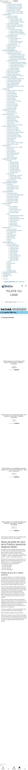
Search (15, 1)
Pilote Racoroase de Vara (17, 218)
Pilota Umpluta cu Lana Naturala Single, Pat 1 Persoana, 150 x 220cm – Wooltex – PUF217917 (14, 416)
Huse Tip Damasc (11, 141)
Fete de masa (12, 244)
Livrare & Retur (7, 707)
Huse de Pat (7, 669)
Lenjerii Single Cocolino (12, 84)
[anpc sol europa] (17, 751)
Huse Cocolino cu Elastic (13, 122)
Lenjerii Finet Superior (12, 16)
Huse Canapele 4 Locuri (13, 189)
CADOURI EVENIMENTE (10, 272)
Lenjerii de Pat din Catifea (17, 32)
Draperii (9, 264)
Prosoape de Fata (14, 166)
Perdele (9, 267)
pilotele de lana (9, 562)
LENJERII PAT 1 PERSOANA (10, 77)
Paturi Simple (10, 148)
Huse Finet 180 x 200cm (13, 127)
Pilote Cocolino (11, 119)
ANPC (5, 722)
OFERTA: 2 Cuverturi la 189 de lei (15, 90)
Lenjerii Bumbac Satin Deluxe (14, 53)
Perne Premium (13, 208)
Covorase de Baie (8, 693)
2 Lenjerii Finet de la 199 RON (14, 5)
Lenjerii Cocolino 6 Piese (16, 29)
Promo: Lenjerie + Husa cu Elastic (15, 142)
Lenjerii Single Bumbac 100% (14, 81)
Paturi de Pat (7, 666)
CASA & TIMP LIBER (8, 242)
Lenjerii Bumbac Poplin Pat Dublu (18, 62)
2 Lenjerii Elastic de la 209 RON (14, 7)
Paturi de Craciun (12, 157)
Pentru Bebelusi (12, 232)
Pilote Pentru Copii (14, 220)
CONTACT (5, 276)
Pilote (8, 214)
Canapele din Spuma (12, 113)
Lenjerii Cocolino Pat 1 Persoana (18, 34)
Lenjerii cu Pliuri (14, 40)
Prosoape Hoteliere (14, 169)
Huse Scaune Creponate (13, 196)
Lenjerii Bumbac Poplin (12, 60)
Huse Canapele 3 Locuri (13, 187)
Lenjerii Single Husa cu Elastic (14, 80)
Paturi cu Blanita (11, 150)
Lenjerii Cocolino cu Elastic (16, 31)
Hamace (9, 239)
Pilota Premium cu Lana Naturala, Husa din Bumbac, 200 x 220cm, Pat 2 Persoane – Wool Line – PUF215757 (14, 470)
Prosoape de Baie (14, 162)
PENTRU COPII (6, 227)
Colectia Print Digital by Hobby (17, 58)
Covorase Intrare (11, 263)
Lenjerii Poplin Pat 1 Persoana (17, 66)
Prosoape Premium (14, 163)
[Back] (3, 291)
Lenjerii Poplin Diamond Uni (16, 65)
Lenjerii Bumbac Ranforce (13, 69)
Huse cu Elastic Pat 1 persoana (14, 136)
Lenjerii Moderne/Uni (12, 37)
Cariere (6, 716)
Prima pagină (9, 302)
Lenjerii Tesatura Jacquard (16, 41)
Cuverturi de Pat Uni (12, 95)
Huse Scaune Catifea (12, 193)
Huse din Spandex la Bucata (15, 194)
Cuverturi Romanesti (12, 93)
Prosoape (9, 160)
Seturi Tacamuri (14, 254)
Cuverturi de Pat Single (12, 105)
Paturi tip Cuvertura (11, 99)
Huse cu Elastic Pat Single (13, 83)
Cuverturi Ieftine (11, 102)
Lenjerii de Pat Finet (9, 646)
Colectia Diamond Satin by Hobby (18, 59)
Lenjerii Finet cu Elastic (12, 17)
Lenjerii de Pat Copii (12, 229)
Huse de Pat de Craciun (12, 144)
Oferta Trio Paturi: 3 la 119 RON (14, 147)
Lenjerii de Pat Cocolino (12, 116)
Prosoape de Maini (14, 168)
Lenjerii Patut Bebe (14, 68)
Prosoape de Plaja (12, 181)
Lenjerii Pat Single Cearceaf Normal (15, 78)
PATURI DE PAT (7, 145)
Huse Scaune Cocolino (12, 202)
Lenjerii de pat (17, 759)
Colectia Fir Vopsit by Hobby (13, 74)
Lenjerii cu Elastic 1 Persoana (17, 22)
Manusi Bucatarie (14, 251)
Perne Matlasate (14, 206)
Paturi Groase (11, 151)
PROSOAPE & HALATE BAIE (10, 159)
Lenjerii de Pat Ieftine (12, 44)
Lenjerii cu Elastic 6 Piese (16, 19)
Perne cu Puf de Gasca (15, 209)
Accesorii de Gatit (14, 247)
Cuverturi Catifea (11, 92)
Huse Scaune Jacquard (12, 200)
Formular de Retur (8, 709)
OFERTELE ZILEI (7, 2)
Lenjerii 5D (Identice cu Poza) (15, 25)
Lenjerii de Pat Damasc (15, 38)
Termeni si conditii (8, 713)
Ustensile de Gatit (14, 258)
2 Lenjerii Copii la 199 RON (13, 10)
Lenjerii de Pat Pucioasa (10, 650)
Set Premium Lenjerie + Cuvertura (15, 75)
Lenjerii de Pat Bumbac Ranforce (12, 644)
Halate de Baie (10, 174)
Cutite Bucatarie (14, 250)
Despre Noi (6, 703)
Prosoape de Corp (14, 165)
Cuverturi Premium (12, 96)
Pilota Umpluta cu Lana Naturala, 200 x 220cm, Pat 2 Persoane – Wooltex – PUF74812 (14, 362)
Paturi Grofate (10, 156)
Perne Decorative (14, 212)
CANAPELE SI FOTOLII (9, 110)
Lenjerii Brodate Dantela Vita (17, 56)
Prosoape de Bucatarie (15, 171)
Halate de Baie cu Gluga (16, 178)
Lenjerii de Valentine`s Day (13, 46)
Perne (8, 205)
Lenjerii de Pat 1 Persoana (10, 655)
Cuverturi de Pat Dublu (12, 104)
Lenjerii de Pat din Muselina (13, 71)
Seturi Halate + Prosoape (16, 175)
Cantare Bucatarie (14, 248)
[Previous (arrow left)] (0, 765)
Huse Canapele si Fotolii (10, 689)
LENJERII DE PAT (7, 14)
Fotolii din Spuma (11, 111)
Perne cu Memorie (14, 211)
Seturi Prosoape (14, 172)
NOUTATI (6, 273)
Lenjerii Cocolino (11, 28)
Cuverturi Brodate (11, 98)
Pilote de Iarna (13, 223)
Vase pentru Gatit (14, 260)
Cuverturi (6, 671)
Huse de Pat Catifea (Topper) (14, 135)
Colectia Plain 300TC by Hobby (17, 55)
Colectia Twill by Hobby (12, 72)
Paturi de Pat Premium (12, 154)
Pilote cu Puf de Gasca (15, 226)
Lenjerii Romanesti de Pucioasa (14, 4)
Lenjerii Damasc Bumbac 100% (14, 52)
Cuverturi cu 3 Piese (12, 107)
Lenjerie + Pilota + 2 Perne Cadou (15, 13)
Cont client (5, 279)
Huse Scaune (7, 685)
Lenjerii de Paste (11, 49)
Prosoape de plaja (11, 270)
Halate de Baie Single (15, 177)
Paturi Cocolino (10, 123)
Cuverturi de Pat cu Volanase (14, 101)
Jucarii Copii (10, 233)
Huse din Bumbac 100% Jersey (15, 132)
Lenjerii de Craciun (11, 47)
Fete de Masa (7, 687)
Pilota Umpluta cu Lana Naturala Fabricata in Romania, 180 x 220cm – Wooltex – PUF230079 (14, 523)
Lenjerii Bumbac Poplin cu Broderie (18, 63)
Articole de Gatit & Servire (13, 245)
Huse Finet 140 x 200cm (14, 130)
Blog (5, 705)
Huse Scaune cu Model (12, 199)
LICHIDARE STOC (7, 275)
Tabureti (9, 241)
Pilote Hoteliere (13, 224)
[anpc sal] (6, 751)
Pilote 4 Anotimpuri (14, 217)
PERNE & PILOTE (7, 203)
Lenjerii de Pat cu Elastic (10, 653)
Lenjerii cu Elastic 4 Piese (16, 20)
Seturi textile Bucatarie (15, 255)
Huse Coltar (10, 190)
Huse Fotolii (10, 184)
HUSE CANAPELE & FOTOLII (10, 183)
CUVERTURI (6, 89)
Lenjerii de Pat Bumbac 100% (11, 642)
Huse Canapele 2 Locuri (13, 186)
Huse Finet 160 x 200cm (13, 129)
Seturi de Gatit (13, 253)
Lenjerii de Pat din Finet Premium (15, 26)
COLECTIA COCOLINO (8, 114)
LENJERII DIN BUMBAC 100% (10, 50)
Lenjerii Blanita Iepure (12, 35)
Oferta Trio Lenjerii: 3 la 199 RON (15, 11)
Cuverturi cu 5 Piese (12, 108)
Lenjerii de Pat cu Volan (15, 43)
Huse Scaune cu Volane (12, 197)
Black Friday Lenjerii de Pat (10, 661)
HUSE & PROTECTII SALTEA (10, 126)
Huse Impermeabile (11, 138)
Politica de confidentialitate (10, 711)
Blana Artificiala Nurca (13, 153)
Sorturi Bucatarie (14, 257)
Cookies (6, 718)
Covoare (9, 261)
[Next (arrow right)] (2, 765)
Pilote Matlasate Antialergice (16, 215)
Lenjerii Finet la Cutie (13, 23)
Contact (6, 720)
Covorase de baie (11, 180)
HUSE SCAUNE (8, 191)
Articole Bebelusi (11, 236)
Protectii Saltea (10, 139)
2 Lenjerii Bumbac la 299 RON (14, 8)
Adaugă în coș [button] (14, 372)
